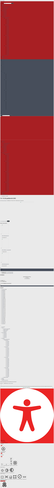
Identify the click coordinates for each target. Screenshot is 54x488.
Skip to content (2, 0)
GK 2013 (8, 32)
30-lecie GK (5, 15)
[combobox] (26, 387)
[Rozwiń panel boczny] (0, 284)
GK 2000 (8, 46)
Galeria (3, 56)
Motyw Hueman (11, 383)
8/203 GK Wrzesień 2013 (5, 264)
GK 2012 (8, 33)
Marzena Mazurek (4, 200)
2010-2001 (6, 35)
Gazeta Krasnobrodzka (6, 17)
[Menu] (0, 325)
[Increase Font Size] (1, 442)
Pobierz (8, 221)
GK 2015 (8, 30)
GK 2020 (8, 25)
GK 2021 (8, 23)
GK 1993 (8, 52)
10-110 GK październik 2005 (3, 221)
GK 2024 (8, 21)
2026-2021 (6, 18)
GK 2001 (8, 44)
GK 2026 (8, 19)
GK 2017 (8, 28)
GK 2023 (8, 22)
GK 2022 (8, 77)
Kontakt (3, 57)
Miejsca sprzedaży (5, 7)
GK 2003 (8, 42)
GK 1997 (8, 49)
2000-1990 (6, 45)
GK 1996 (8, 50)
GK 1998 (8, 48)
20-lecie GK (5, 13)
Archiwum (3, 16)
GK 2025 (8, 20)
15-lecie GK (5, 12)
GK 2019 (8, 26)
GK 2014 (8, 31)
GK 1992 (8, 53)
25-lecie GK (5, 14)
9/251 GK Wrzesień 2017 (5, 235)
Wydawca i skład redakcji (6, 6)
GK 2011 (8, 34)
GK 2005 (8, 41)
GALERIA (3, 290)
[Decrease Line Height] (1, 456)
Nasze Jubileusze (4, 10)
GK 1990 (8, 54)
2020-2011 (6, 24)
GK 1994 (8, 51)
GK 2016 (8, 29)
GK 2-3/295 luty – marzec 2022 (6, 249)
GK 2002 (8, 43)
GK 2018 (8, 27)
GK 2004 (8, 96)
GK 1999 (8, 47)
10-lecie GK (5, 11)
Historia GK (5, 9)
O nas (2, 5)
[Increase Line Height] (1, 453)
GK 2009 (8, 37)
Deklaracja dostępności (5, 58)
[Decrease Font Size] (1, 445)
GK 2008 (8, 38)
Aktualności (3, 4)
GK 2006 (8, 40)
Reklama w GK (5, 8)
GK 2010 (8, 36)
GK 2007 (8, 39)
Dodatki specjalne (5, 55)
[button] (3, 449)
